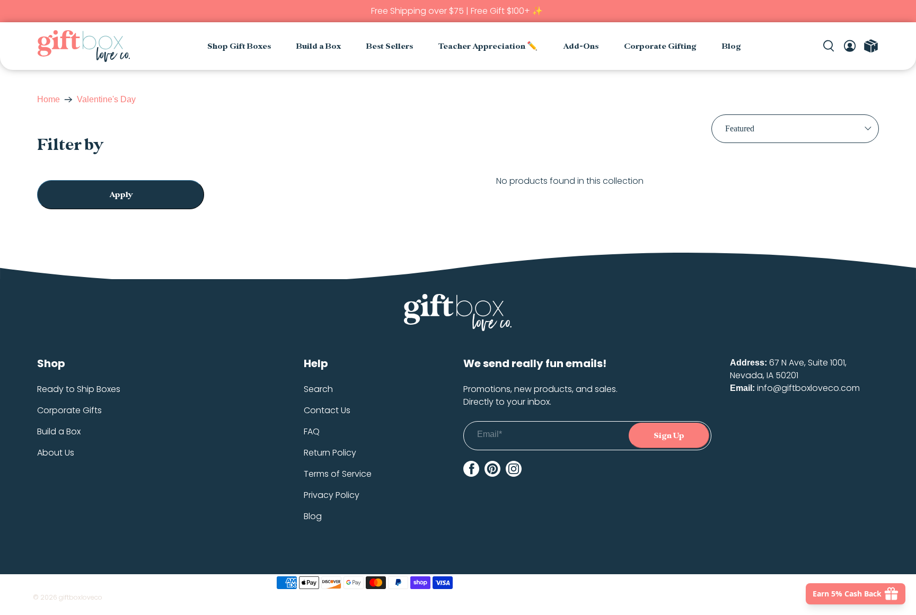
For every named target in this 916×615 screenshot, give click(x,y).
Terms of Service (338, 474)
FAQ (312, 431)
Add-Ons (580, 46)
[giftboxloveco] (83, 46)
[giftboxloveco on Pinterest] (492, 469)
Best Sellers (389, 46)
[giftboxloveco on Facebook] (471, 469)
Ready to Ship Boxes (78, 389)
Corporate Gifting (660, 46)
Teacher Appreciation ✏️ (488, 46)
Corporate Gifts (69, 410)
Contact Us (327, 410)
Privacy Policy (331, 495)
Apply (121, 195)
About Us (55, 453)
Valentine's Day (106, 99)
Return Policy (330, 453)
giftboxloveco (80, 597)
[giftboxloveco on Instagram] (514, 469)
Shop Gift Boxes (239, 46)
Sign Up (669, 436)
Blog (731, 46)
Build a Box (318, 46)
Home (48, 99)
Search (318, 389)
